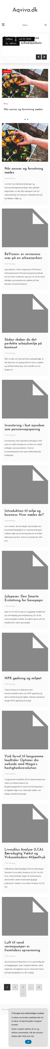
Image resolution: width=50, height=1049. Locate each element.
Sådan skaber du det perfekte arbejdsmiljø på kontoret (23, 336)
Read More (15, 49)
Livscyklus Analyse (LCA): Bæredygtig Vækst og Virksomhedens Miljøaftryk (24, 846)
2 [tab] (25, 112)
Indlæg (9, 39)
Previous (38, 49)
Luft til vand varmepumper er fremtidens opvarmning (22, 939)
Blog (6, 96)
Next (44, 49)
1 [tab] (22, 112)
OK (28, 1042)
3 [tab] (27, 112)
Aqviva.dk (25, 10)
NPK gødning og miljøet (23, 671)
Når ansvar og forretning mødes (23, 102)
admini (13, 43)
